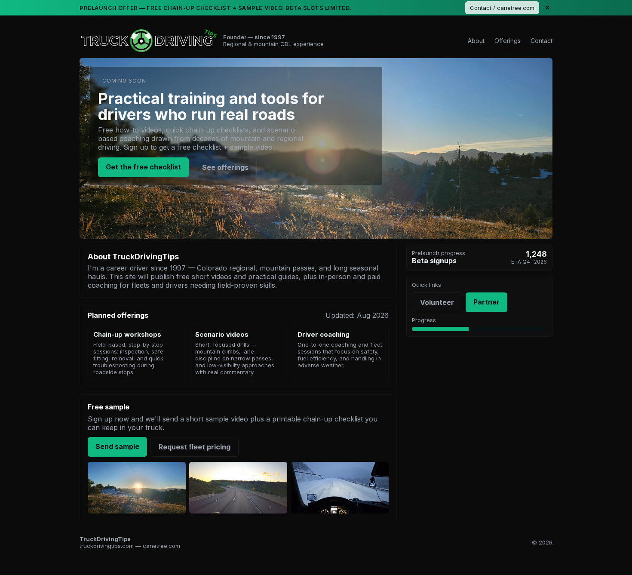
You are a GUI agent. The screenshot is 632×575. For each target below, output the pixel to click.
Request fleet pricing (194, 447)
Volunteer (437, 302)
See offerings (225, 167)
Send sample (117, 446)
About (476, 40)
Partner (486, 302)
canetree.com (161, 545)
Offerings (507, 40)
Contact (541, 40)
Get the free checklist (143, 167)
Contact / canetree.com (502, 7)
